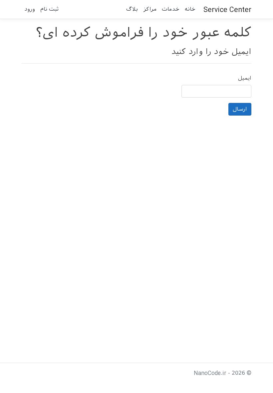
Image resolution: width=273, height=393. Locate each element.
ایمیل (244, 78)
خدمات (170, 9)
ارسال (240, 109)
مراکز (149, 9)
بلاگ (132, 9)
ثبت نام (49, 9)
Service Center (227, 9)
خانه (190, 9)
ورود (29, 9)
